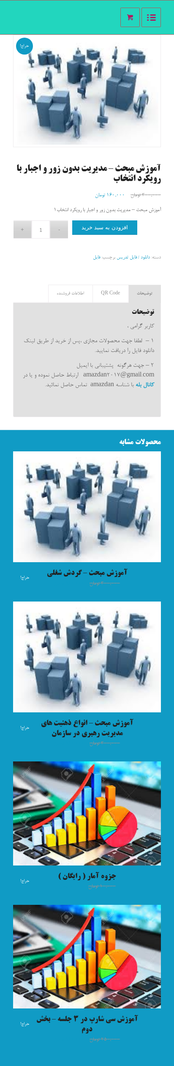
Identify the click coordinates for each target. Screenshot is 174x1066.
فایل (96, 257)
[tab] (144, 294)
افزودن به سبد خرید (105, 227)
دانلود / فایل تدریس (133, 257)
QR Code (110, 293)
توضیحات (144, 293)
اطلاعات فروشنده (70, 293)
